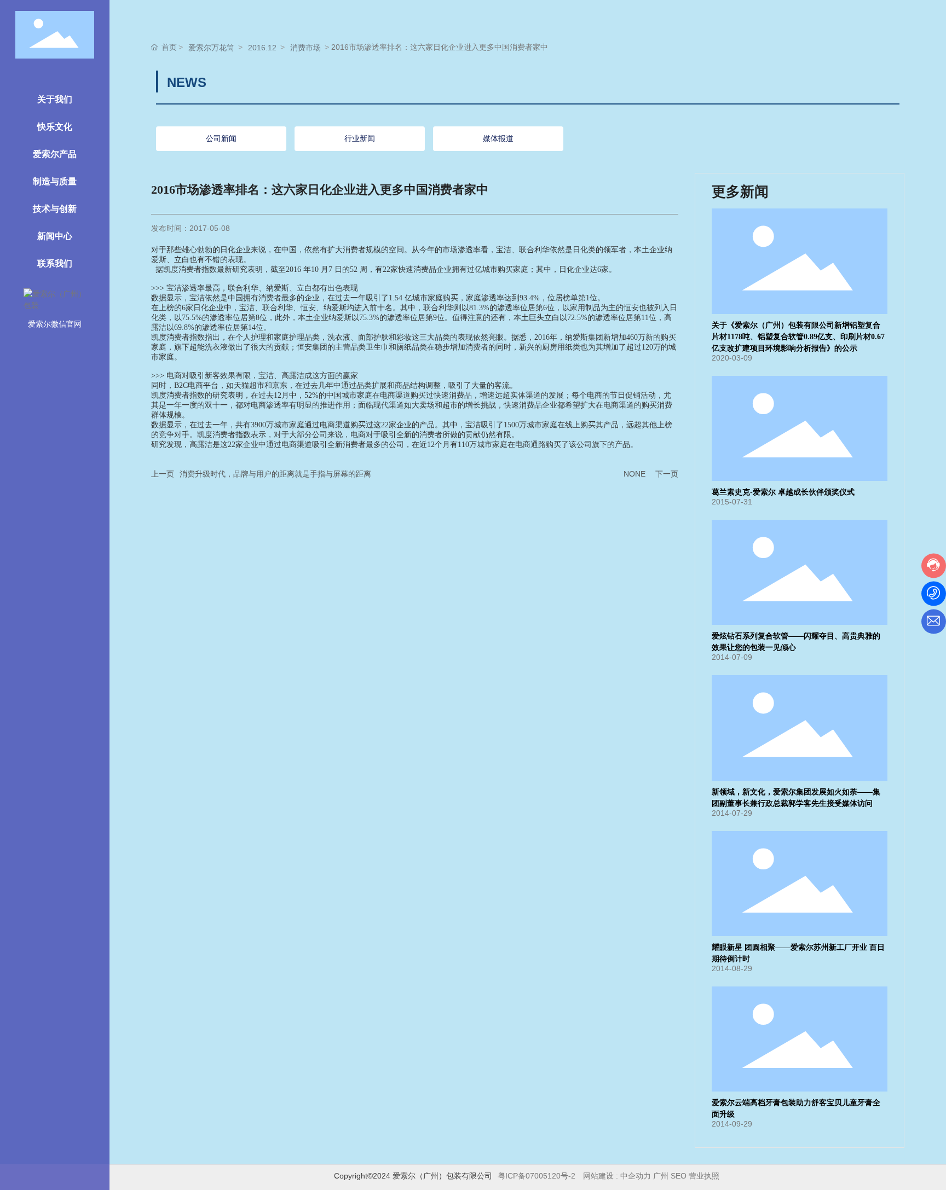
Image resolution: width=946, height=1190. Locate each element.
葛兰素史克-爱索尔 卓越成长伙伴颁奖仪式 (783, 492)
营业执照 (705, 1175)
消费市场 (305, 47)
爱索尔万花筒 (211, 47)
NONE (634, 473)
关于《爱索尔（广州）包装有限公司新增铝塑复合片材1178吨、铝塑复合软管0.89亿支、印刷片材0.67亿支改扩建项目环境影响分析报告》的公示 (798, 336)
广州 (660, 1175)
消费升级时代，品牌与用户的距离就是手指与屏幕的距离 (275, 473)
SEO (679, 1175)
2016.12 (262, 47)
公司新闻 (221, 138)
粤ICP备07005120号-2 (536, 1175)
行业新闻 (359, 138)
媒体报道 (498, 138)
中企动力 (635, 1175)
